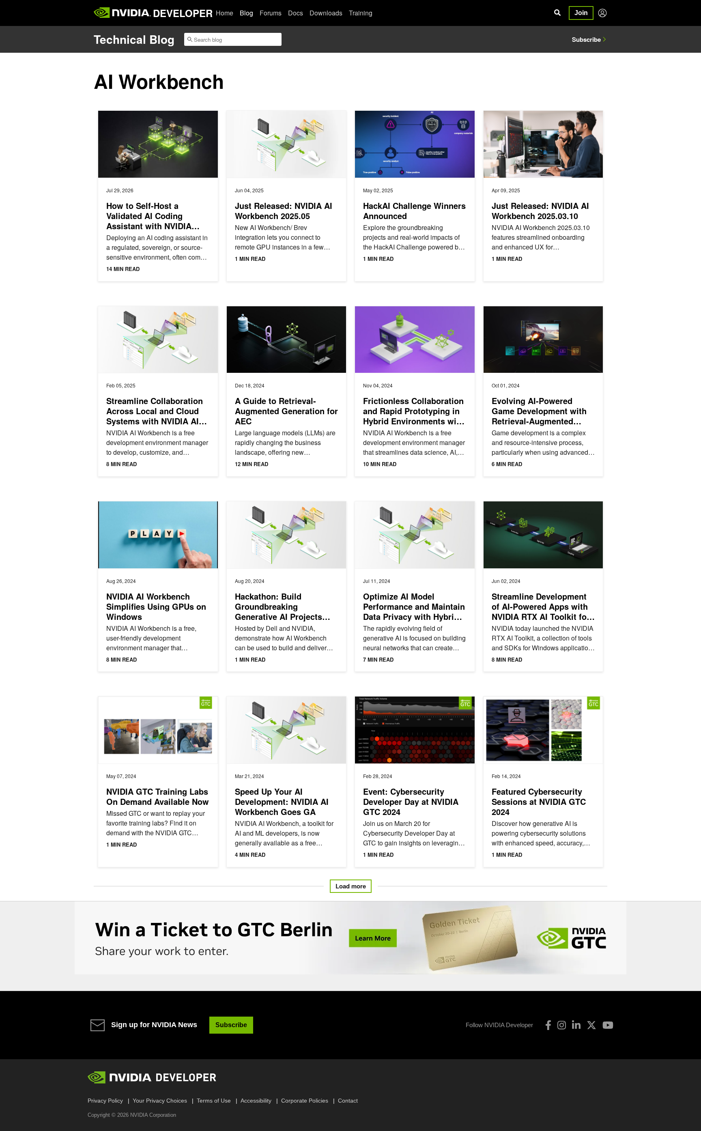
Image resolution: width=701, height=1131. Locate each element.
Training (360, 12)
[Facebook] (548, 1025)
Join (581, 12)
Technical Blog (134, 39)
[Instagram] (561, 1025)
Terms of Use (214, 1100)
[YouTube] (607, 1025)
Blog (246, 12)
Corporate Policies (304, 1100)
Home (224, 12)
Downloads (326, 12)
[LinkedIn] (576, 1025)
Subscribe (586, 39)
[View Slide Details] (350, 937)
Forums (271, 12)
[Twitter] (591, 1025)
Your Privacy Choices (160, 1100)
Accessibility (256, 1100)
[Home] (122, 13)
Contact (348, 1100)
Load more (350, 886)
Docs (295, 12)
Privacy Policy (105, 1100)
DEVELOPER (183, 13)
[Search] (557, 13)
